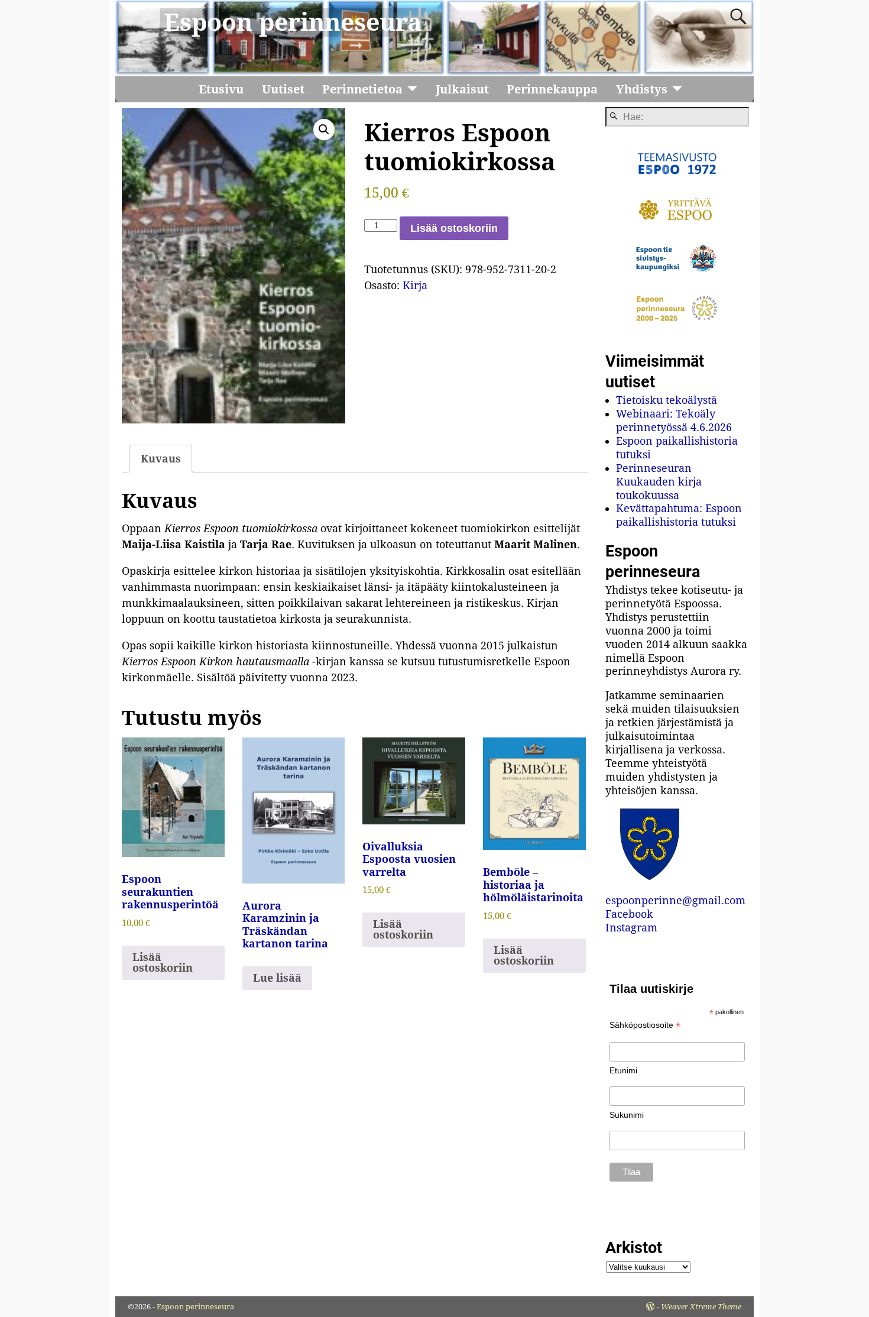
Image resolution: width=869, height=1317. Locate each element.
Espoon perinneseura (293, 22)
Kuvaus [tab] (161, 458)
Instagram (631, 927)
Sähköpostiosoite (644, 1025)
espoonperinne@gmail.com (675, 900)
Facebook (629, 914)
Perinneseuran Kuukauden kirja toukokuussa (659, 481)
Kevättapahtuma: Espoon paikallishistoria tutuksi (679, 515)
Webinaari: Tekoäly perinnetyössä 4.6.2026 (674, 420)
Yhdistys (641, 89)
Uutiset (283, 89)
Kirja (415, 285)
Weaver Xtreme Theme (701, 1306)
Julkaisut (462, 89)
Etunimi (623, 1070)
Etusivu (221, 89)
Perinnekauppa (552, 89)
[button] (324, 129)
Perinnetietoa (362, 89)
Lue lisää (277, 978)
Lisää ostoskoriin (454, 228)
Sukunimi (626, 1114)
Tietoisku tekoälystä (666, 400)
